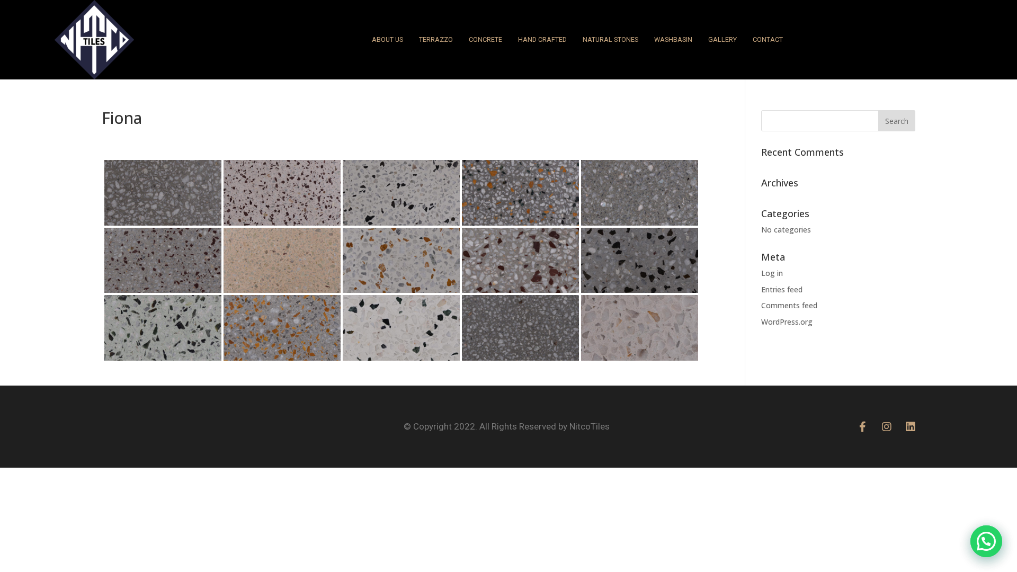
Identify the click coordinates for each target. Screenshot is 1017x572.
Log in (772, 273)
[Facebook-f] (862, 426)
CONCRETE (485, 39)
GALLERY (722, 39)
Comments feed (789, 305)
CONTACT (768, 39)
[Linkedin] (910, 426)
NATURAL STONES (610, 39)
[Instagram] (886, 426)
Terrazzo (436, 39)
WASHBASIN (673, 39)
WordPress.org (787, 322)
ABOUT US (387, 39)
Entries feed (781, 289)
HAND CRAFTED (542, 39)
